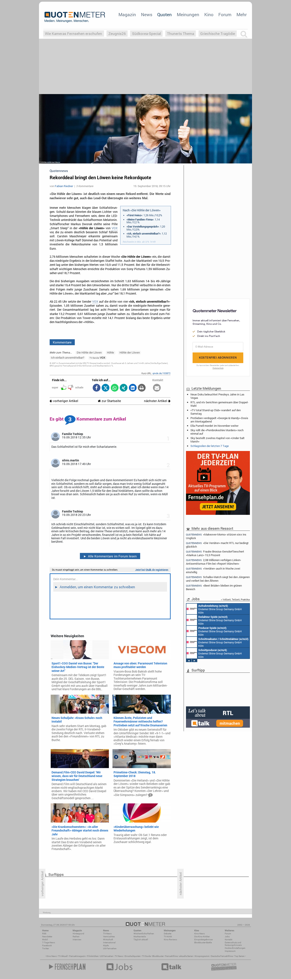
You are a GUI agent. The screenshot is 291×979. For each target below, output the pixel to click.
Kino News (51, 956)
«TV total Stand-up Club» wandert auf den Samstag (215, 411)
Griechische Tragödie (217, 33)
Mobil (45, 939)
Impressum (230, 951)
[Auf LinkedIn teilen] (132, 388)
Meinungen (188, 14)
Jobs (227, 936)
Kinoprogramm (202, 956)
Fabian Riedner (64, 186)
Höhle (110, 352)
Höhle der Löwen (130, 352)
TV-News (107, 933)
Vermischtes (109, 936)
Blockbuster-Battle (203, 942)
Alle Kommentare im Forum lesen (110, 556)
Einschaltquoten (133, 956)
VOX (115, 228)
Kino (208, 14)
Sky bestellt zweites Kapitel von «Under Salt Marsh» (217, 439)
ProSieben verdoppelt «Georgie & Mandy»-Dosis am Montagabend (219, 419)
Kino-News (199, 933)
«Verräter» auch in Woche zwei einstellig (213, 570)
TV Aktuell (63, 956)
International (109, 942)
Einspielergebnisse (203, 939)
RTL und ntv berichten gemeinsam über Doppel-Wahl (219, 404)
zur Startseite (111, 401)
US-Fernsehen (110, 948)
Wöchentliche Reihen (144, 933)
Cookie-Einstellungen (235, 948)
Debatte (167, 933)
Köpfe (106, 945)
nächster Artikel (156, 401)
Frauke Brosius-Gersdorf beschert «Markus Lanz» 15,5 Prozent (215, 553)
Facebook (47, 945)
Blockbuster (158, 956)
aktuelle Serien (186, 956)
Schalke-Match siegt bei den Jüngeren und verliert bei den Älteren (218, 578)
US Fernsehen (106, 956)
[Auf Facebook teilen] (96, 388)
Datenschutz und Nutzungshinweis (233, 943)
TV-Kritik (168, 936)
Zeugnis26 (117, 33)
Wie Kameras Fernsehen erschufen (73, 33)
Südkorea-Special (146, 33)
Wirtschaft (108, 939)
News (146, 14)
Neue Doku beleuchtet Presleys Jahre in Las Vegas (217, 396)
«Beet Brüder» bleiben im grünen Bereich (214, 587)
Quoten (164, 14)
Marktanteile (140, 936)
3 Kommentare (84, 186)
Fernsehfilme (171, 956)
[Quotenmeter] (74, 17)
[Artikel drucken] (141, 388)
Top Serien (239, 956)
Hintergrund (78, 933)
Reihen (76, 936)
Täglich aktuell (141, 939)
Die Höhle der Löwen (89, 352)
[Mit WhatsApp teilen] (114, 388)
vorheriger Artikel (65, 401)
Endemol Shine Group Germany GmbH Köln (220, 609)
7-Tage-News (48, 942)
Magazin (127, 14)
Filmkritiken (93, 956)
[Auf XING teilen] (123, 388)
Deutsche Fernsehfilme (222, 956)
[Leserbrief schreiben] (156, 388)
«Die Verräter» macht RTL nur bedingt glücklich (217, 544)
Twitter (45, 948)
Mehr (241, 14)
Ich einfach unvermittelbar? (67, 357)
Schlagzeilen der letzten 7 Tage (209, 446)
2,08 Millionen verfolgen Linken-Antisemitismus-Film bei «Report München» (213, 561)
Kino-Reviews (170, 939)
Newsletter (47, 936)
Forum (224, 14)
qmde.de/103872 (161, 373)
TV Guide (146, 956)
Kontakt (228, 939)
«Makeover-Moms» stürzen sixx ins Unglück (216, 536)
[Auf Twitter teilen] (105, 388)
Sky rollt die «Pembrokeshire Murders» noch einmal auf (216, 431)
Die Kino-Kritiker (202, 936)
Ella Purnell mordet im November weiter (214, 426)
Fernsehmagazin (77, 956)
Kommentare (62, 342)
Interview (77, 939)
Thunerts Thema (180, 33)
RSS (44, 933)
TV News (119, 956)
